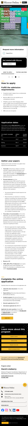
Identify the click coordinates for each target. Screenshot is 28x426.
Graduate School (21, 173)
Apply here (9, 63)
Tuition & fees (14, 340)
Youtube (17, 409)
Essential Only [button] (5, 422)
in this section (6, 6)
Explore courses (14, 336)
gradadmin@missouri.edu (7, 314)
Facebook (2, 409)
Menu (24, 2)
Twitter (10, 409)
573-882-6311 (23, 310)
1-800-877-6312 (6, 312)
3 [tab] (15, 76)
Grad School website (12, 268)
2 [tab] (12, 76)
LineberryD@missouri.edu (7, 376)
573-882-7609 (4, 377)
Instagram (6, 409)
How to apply (7, 72)
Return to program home (14, 349)
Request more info (14, 344)
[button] (13, 423)
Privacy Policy (19, 418)
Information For (7, 401)
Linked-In (14, 410)
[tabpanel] (7, 72)
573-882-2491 (9, 391)
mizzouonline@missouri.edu (13, 394)
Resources (4, 405)
